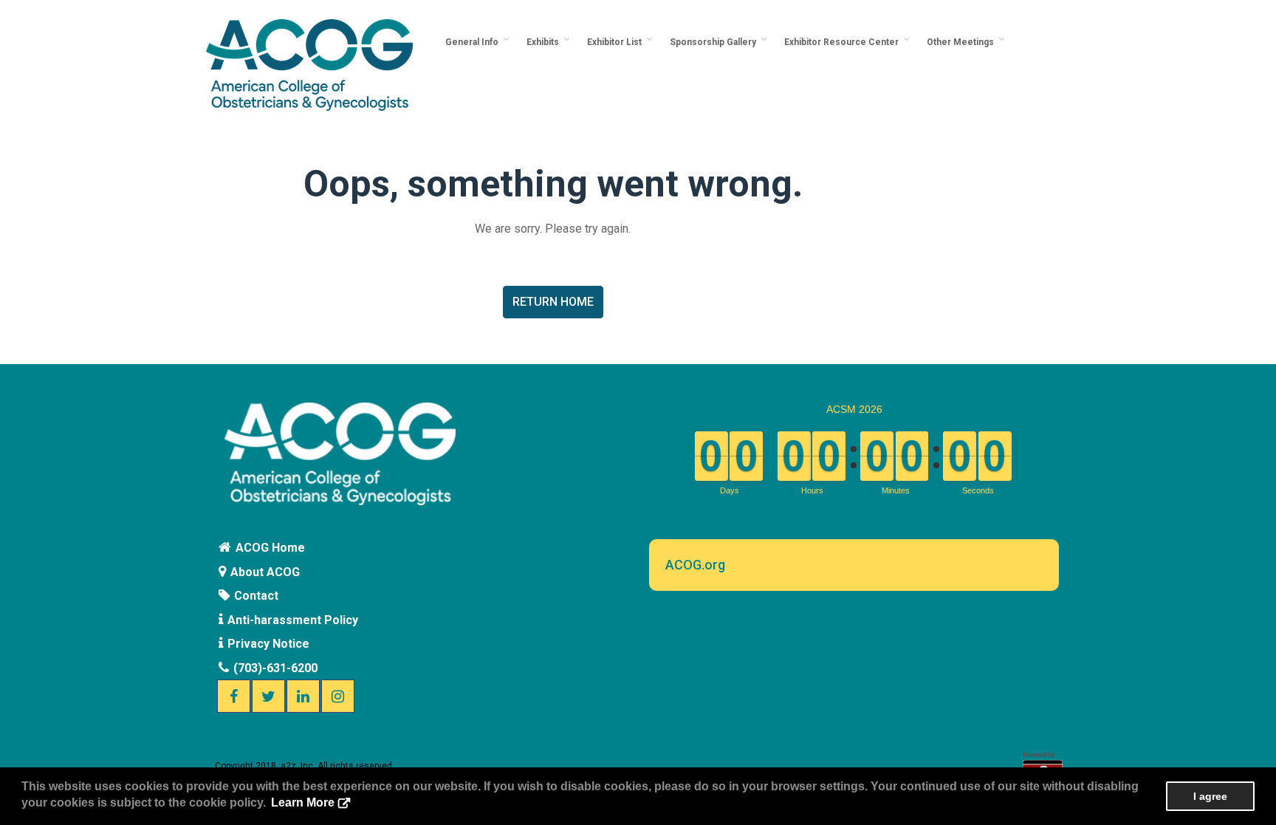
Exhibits (544, 42)
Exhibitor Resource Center (843, 42)
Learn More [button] (303, 802)
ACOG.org (695, 564)
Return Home (553, 302)
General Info (474, 42)
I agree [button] (1210, 796)
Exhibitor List (616, 42)
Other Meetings (962, 42)
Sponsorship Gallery (715, 42)
